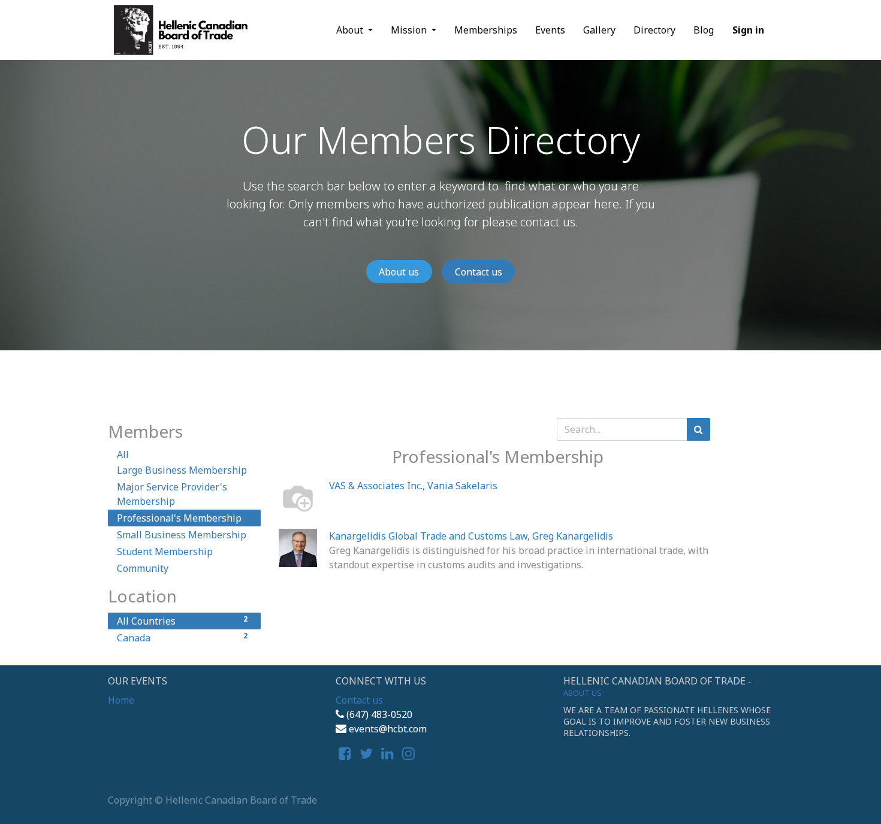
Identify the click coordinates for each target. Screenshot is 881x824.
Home (121, 700)
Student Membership (165, 551)
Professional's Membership (179, 518)
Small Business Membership (181, 534)
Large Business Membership (182, 470)
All (123, 454)
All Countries (182, 621)
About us (399, 271)
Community (142, 568)
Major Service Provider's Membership (172, 494)
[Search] (698, 429)
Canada (182, 637)
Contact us (478, 271)
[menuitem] (485, 30)
